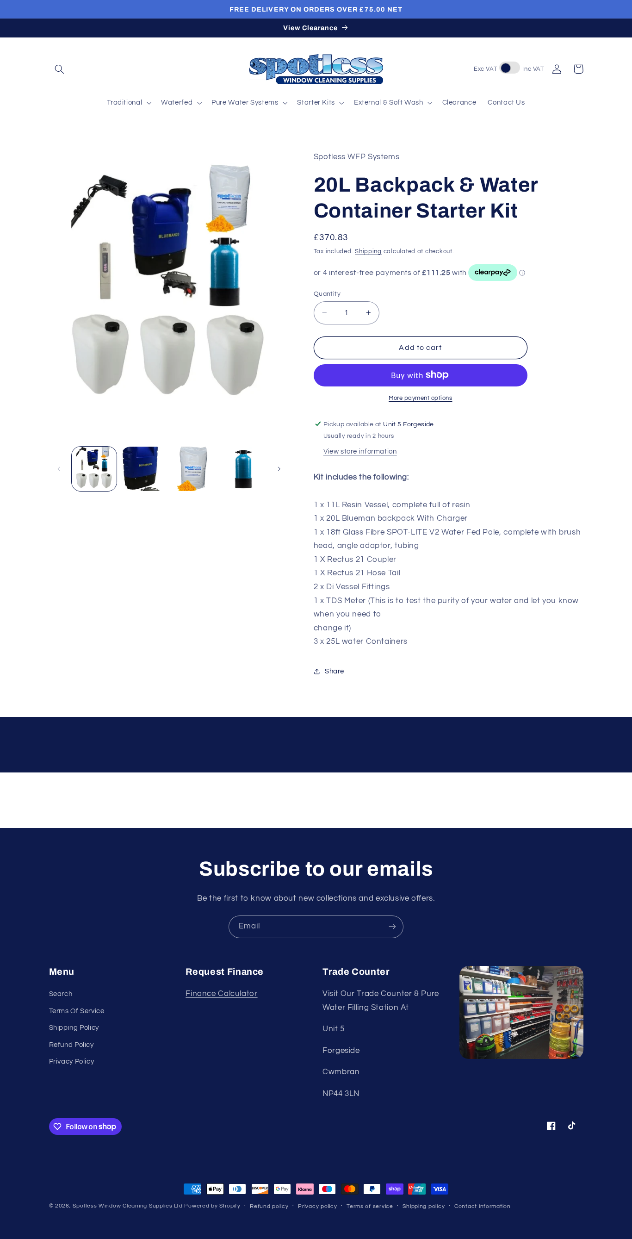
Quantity (327, 293)
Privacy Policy (71, 1061)
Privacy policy (317, 1206)
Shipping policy (424, 1206)
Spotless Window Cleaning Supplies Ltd (127, 1205)
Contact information (482, 1206)
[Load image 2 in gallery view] (143, 469)
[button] (59, 69)
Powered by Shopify (212, 1205)
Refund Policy (71, 1044)
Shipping (368, 251)
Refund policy (269, 1206)
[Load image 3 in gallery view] (193, 469)
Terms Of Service (77, 1011)
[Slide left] (59, 469)
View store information (360, 451)
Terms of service (370, 1206)
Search (61, 993)
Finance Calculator (221, 994)
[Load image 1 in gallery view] (94, 469)
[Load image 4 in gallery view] (243, 469)
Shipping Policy (74, 1027)
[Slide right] (279, 469)
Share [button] (334, 671)
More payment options (420, 398)
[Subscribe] (392, 926)
